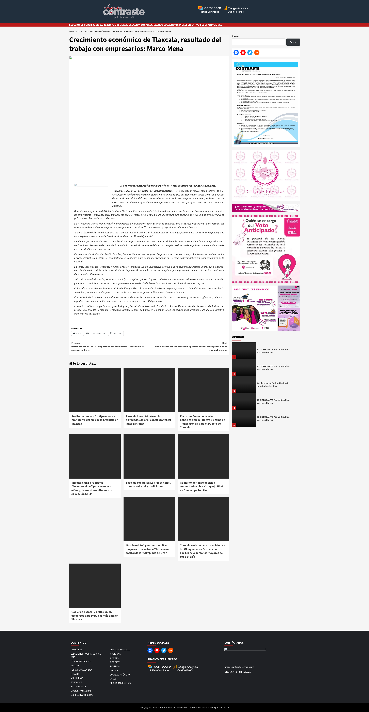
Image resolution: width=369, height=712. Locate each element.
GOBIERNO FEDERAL (81, 690)
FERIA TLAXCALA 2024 (81, 669)
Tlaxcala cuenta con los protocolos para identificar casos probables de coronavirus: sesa (189, 346)
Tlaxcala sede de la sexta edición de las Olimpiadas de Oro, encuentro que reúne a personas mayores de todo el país (202, 550)
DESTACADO (123, 24)
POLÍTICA (115, 666)
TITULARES (76, 649)
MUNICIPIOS (178, 24)
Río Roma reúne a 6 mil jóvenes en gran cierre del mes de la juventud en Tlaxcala (94, 419)
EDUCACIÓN (77, 682)
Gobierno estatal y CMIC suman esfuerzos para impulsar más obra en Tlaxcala (94, 615)
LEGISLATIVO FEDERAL (197, 24)
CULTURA (114, 670)
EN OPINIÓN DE (78, 686)
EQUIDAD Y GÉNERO (120, 674)
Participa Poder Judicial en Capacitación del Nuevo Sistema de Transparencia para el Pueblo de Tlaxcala (202, 421)
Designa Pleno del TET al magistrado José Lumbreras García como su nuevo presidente (107, 346)
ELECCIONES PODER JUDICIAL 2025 (89, 24)
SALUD (113, 678)
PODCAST (115, 662)
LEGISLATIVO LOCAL (159, 24)
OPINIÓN (114, 657)
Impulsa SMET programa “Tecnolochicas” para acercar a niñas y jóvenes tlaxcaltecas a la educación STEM (91, 488)
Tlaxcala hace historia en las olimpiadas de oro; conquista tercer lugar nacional (148, 419)
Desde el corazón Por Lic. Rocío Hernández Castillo (273, 385)
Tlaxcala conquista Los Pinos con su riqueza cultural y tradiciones (148, 484)
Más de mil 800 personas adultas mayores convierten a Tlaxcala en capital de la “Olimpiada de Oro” (147, 549)
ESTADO (75, 665)
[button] (254, 308)
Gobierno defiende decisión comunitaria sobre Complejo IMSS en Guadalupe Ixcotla (201, 486)
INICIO (112, 24)
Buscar (235, 36)
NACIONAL (216, 24)
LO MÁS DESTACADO (81, 661)
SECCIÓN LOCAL (139, 24)
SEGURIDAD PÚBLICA (120, 683)
